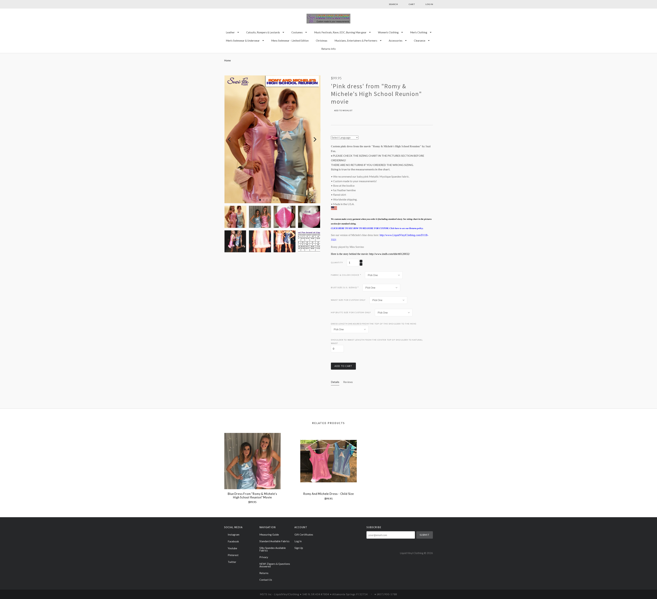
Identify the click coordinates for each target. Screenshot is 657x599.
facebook (233, 541)
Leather (230, 32)
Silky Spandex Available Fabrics (272, 549)
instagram (233, 534)
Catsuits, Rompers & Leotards (263, 32)
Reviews (348, 381)
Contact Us (265, 579)
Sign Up (298, 547)
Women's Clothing (388, 32)
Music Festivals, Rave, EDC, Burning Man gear (340, 32)
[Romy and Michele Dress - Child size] (328, 461)
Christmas (321, 40)
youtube (232, 548)
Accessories (395, 40)
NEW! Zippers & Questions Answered (274, 565)
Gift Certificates (303, 534)
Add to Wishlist (343, 110)
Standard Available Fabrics (274, 541)
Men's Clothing (418, 32)
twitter (231, 561)
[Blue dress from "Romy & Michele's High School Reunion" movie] (252, 461)
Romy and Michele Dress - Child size (328, 494)
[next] (314, 139)
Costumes (297, 32)
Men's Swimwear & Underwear (243, 40)
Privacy (263, 557)
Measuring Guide (269, 534)
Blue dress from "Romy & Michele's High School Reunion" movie (252, 495)
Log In (298, 541)
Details (335, 381)
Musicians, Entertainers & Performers (355, 40)
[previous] (230, 139)
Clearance (419, 40)
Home (227, 60)
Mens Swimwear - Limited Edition (290, 40)
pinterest (233, 555)
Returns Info (328, 48)
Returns (263, 573)
